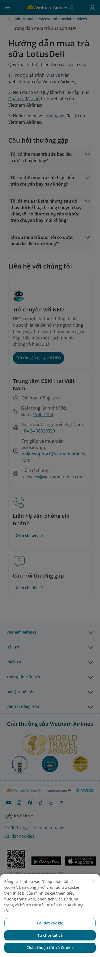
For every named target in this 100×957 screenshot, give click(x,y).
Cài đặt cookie (50, 923)
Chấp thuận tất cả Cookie (50, 947)
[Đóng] (93, 881)
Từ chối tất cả (50, 935)
